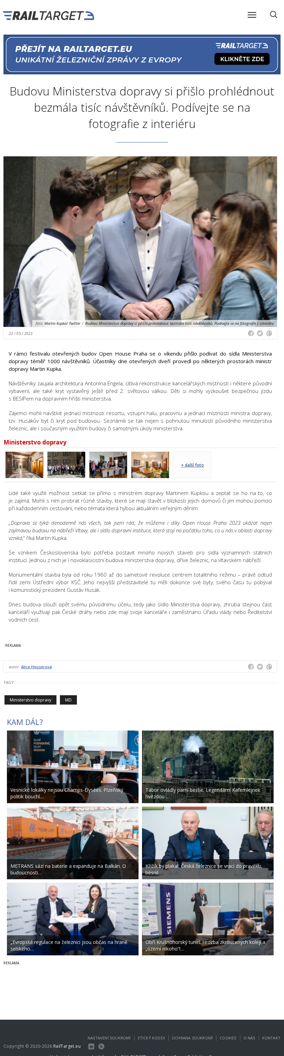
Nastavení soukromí (109, 1037)
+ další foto (192, 465)
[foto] (24, 464)
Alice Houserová (36, 666)
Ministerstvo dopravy (30, 700)
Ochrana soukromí (192, 1037)
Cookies (228, 1037)
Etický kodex (151, 1037)
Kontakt (271, 1037)
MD (68, 700)
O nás (249, 1037)
